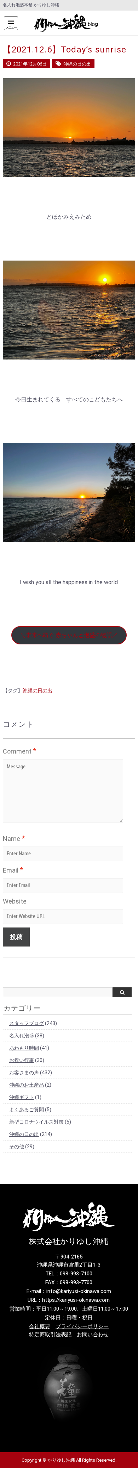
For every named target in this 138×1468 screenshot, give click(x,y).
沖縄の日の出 (37, 690)
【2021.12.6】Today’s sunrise (64, 50)
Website (15, 901)
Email (13, 870)
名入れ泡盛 (21, 1035)
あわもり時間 (24, 1048)
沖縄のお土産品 (26, 1085)
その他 (16, 1146)
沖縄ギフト (21, 1097)
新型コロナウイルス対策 (36, 1122)
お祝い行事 (21, 1060)
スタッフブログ (26, 1023)
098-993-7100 (76, 1273)
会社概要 (39, 1326)
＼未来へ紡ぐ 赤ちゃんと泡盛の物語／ (69, 635)
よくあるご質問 (26, 1109)
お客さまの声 (24, 1072)
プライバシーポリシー (82, 1326)
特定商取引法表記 (50, 1334)
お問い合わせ (93, 1334)
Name (14, 838)
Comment (19, 751)
